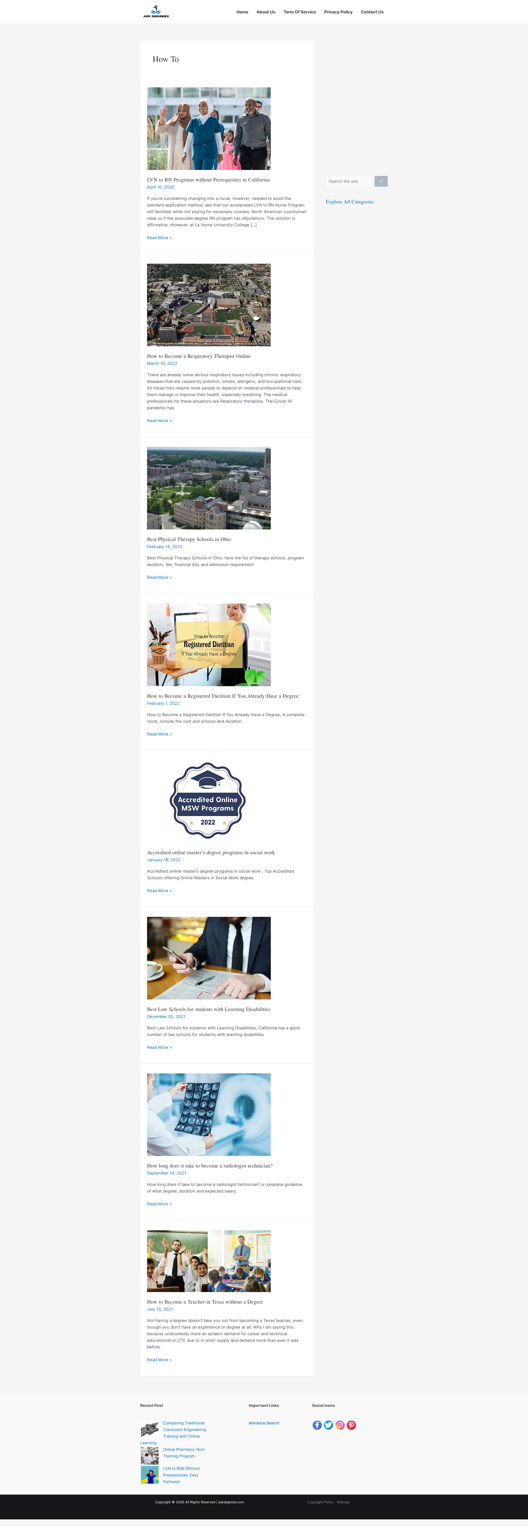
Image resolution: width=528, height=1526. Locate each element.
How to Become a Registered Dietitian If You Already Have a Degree (223, 695)
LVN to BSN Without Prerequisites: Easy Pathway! (181, 1475)
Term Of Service (300, 11)
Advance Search (264, 1423)
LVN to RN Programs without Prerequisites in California (208, 179)
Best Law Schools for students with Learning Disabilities (208, 1008)
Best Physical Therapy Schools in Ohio (189, 538)
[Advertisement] (357, 102)
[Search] (381, 181)
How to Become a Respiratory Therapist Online (199, 355)
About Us (266, 11)
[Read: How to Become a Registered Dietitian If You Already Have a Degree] (209, 644)
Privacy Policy (338, 11)
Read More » (159, 238)
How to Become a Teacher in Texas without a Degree (205, 1301)
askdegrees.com (231, 1502)
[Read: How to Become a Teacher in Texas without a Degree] (209, 1260)
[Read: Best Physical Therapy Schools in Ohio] (209, 487)
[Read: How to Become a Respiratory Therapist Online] (209, 304)
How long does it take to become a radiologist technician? (210, 1165)
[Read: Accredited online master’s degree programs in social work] (209, 801)
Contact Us (372, 11)
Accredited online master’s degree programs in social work (211, 852)
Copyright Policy (320, 1502)
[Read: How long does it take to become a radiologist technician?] (209, 1114)
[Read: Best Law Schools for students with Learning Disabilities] (209, 957)
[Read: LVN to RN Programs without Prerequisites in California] (209, 128)
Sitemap (343, 1502)
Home (242, 11)
